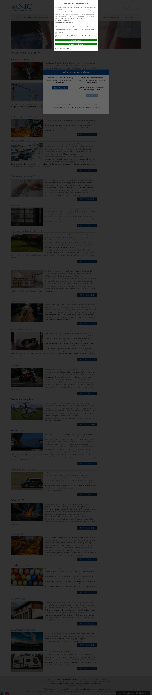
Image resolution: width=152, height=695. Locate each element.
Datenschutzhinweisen (62, 20)
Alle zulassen (76, 40)
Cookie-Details (59, 48)
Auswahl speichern (76, 44)
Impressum (66, 48)
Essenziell (60, 33)
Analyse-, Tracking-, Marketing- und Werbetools (73, 36)
